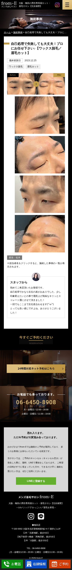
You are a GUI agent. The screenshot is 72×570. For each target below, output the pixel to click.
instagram (57, 5)
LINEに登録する (36, 481)
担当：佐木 (14, 257)
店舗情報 (36, 564)
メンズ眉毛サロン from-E (36, 496)
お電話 (12, 564)
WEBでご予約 (60, 564)
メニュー (67, 5)
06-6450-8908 (36, 402)
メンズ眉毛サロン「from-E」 (9, 4)
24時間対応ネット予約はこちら (36, 368)
